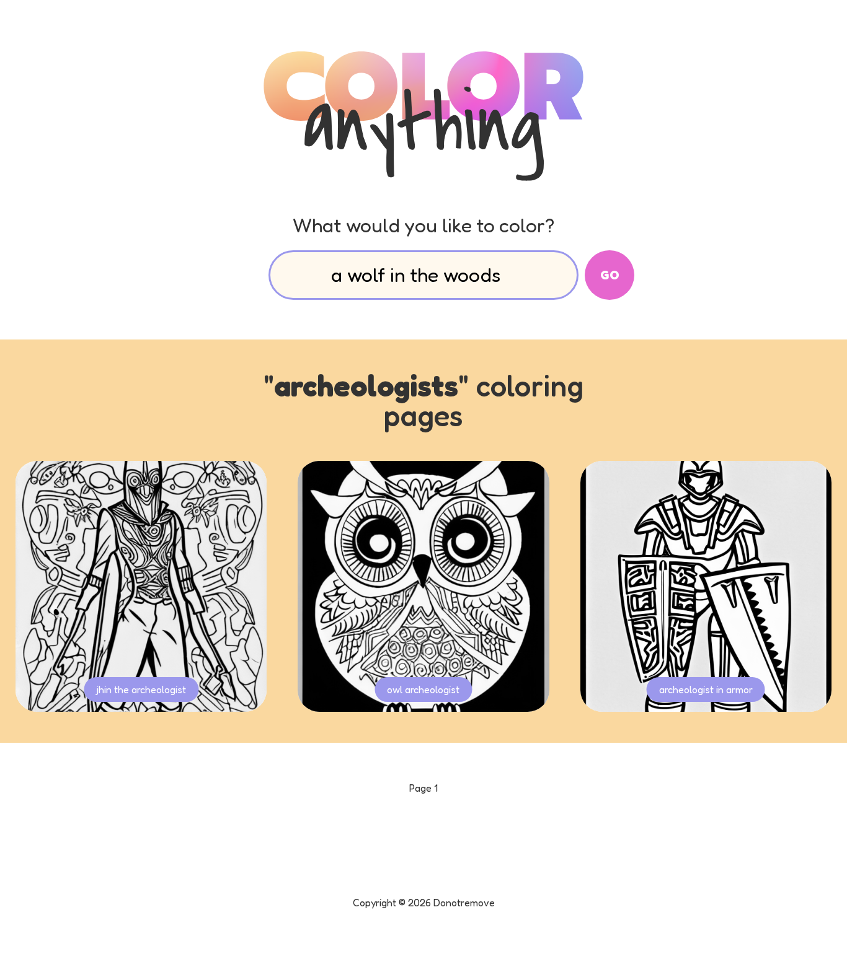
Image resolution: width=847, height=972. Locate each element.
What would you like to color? (423, 225)
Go (609, 275)
